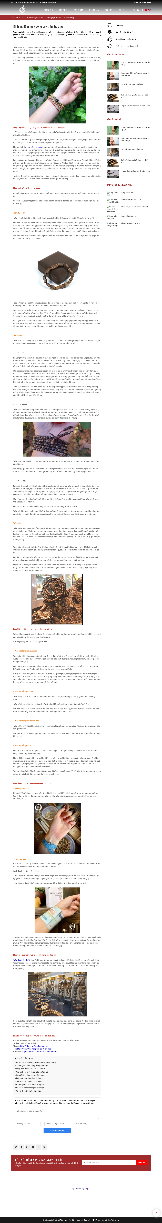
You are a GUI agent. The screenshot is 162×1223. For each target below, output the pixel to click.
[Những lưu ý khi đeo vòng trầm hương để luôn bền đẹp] (113, 76)
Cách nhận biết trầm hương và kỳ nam (30, 1085)
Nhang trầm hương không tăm (131, 200)
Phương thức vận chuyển (85, 1207)
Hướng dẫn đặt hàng (84, 1210)
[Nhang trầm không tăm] (113, 217)
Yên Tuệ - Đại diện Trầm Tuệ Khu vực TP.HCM (78, 1220)
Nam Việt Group (113, 1220)
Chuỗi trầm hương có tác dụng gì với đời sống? (134, 96)
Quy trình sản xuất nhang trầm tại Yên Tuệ (32, 1072)
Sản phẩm (78, 10)
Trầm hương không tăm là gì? (131, 223)
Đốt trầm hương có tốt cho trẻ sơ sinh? (134, 207)
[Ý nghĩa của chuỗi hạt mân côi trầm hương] (113, 109)
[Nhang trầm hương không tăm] (113, 201)
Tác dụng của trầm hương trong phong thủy (32, 1066)
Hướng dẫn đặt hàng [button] (86, 1196)
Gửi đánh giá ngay (57, 1130)
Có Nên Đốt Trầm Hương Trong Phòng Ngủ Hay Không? (36, 1062)
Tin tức (108, 10)
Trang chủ (48, 10)
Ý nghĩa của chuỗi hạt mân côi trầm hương (135, 106)
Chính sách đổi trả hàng (85, 1204)
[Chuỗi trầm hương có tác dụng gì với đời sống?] (113, 98)
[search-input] (130, 19)
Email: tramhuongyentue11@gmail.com (26, 2)
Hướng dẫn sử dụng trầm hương (87, 1200)
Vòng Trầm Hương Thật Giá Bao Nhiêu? (30, 1069)
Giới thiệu (63, 10)
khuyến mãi (94, 10)
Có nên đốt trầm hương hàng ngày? (29, 1091)
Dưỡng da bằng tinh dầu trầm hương (29, 1078)
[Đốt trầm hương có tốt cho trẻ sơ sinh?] (113, 209)
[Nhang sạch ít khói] (113, 194)
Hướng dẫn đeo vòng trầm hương (132, 84)
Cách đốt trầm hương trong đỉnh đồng (30, 1075)
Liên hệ (121, 10)
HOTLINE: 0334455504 (49, 2)
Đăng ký (137, 2)
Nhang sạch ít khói (127, 193)
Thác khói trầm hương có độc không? (29, 1081)
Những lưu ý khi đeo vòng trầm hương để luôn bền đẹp (135, 74)
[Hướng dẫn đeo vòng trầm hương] (113, 87)
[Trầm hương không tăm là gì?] (113, 224)
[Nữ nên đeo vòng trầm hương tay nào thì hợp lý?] (113, 65)
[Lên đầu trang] (156, 1213)
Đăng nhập (146, 2)
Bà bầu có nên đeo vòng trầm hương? (30, 1088)
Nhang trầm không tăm (129, 216)
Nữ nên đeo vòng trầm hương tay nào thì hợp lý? (135, 63)
